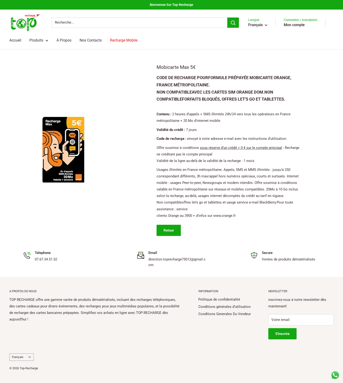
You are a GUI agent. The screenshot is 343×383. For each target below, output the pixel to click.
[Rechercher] (233, 23)
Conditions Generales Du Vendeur (224, 314)
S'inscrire (282, 334)
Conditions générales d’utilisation (224, 307)
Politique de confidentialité (219, 299)
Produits (36, 40)
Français (17, 357)
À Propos (63, 40)
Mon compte (294, 25)
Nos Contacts (91, 40)
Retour (169, 230)
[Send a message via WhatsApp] (335, 375)
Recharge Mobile (123, 40)
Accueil (15, 40)
